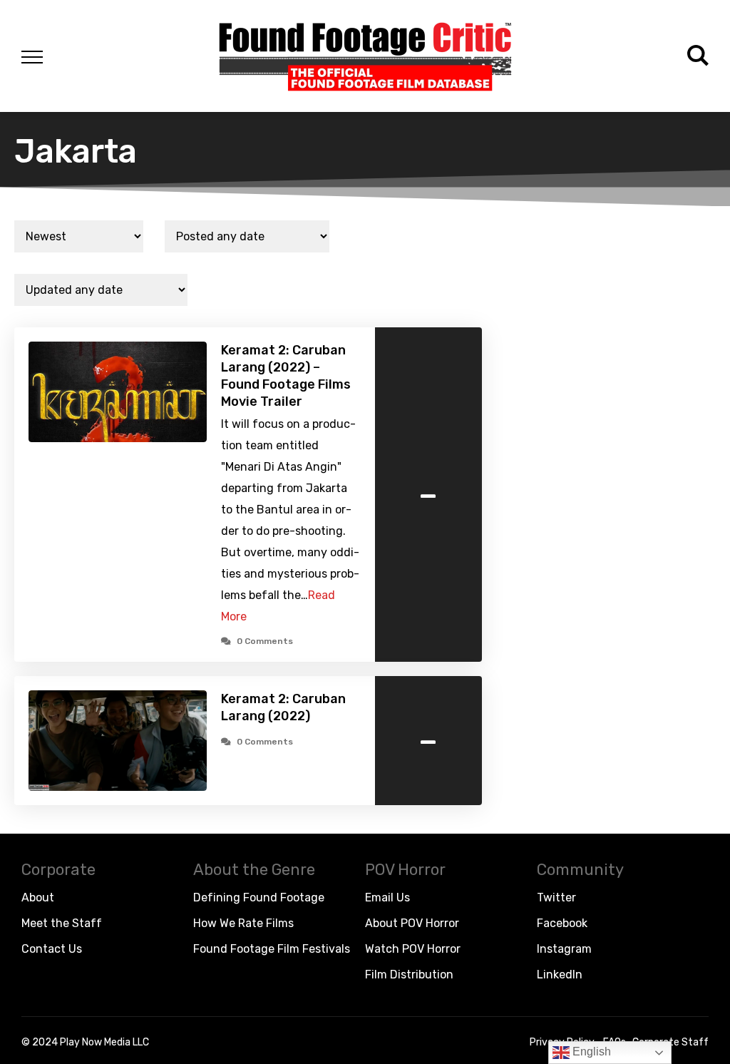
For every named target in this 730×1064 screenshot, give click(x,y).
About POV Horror (412, 923)
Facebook (562, 923)
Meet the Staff (61, 923)
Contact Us (51, 949)
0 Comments (265, 641)
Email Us (387, 897)
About (37, 897)
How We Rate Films (243, 923)
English (590, 1051)
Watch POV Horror (413, 949)
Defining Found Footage (258, 897)
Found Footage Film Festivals (271, 949)
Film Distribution (409, 974)
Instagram (564, 949)
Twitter (556, 897)
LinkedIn (559, 974)
